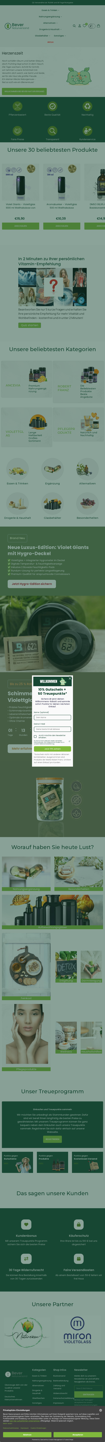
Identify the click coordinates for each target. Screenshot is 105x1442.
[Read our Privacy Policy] (69, 741)
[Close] (70, 678)
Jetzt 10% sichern (52, 749)
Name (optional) (41, 712)
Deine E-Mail (39, 724)
